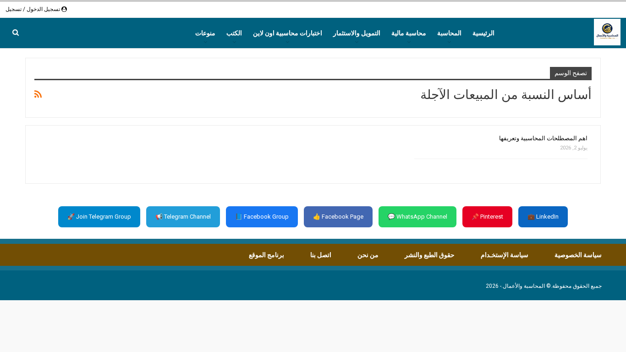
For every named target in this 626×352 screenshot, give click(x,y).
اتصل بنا (320, 254)
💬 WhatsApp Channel (417, 216)
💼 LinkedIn (543, 216)
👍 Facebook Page (338, 216)
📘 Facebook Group (262, 216)
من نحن (368, 254)
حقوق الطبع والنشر (430, 254)
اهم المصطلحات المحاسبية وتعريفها (543, 138)
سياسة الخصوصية (578, 254)
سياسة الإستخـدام (504, 254)
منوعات (205, 33)
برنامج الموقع (266, 254)
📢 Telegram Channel (183, 216)
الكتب (234, 33)
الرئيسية (483, 33)
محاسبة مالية (408, 33)
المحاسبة (449, 33)
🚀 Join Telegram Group (99, 216)
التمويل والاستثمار (356, 33)
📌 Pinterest (487, 216)
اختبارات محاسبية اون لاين (287, 33)
